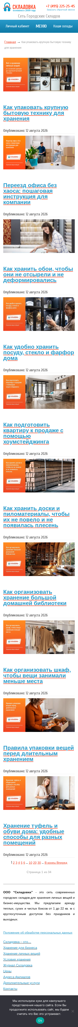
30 (39, 862)
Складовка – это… (17, 942)
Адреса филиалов (16, 977)
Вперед (62, 862)
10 (30, 862)
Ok (40, 1020)
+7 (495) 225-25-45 (60, 6)
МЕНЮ (41, 26)
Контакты (10, 989)
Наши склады (63, 26)
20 (35, 862)
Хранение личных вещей (21, 953)
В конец (51, 862)
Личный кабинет (17, 26)
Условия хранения (17, 959)
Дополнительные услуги (21, 983)
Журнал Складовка (17, 965)
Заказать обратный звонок (61, 10)
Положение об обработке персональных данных (37, 932)
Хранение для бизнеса (20, 947)
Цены (7, 971)
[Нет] (72, 1011)
